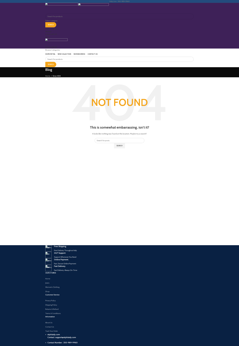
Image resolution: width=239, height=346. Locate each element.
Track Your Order (51, 331)
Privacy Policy (50, 300)
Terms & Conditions (53, 313)
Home (47, 279)
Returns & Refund (52, 309)
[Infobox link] (119, 248)
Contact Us (49, 327)
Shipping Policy (51, 305)
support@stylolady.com (65, 337)
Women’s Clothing (52, 287)
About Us (48, 322)
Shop (47, 291)
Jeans (47, 283)
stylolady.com (53, 334)
